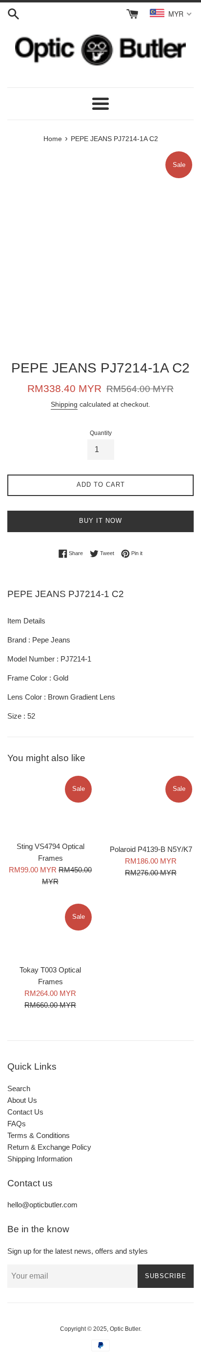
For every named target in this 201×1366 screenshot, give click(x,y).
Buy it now (100, 520)
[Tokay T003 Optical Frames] (50, 930)
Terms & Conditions (38, 1135)
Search (18, 1088)
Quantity (101, 433)
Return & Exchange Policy (49, 1147)
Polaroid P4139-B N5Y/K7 (151, 849)
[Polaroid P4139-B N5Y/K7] (151, 806)
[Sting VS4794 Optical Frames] (50, 805)
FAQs (16, 1123)
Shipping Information (39, 1159)
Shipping (64, 404)
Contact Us (25, 1112)
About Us (22, 1100)
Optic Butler (125, 1328)
